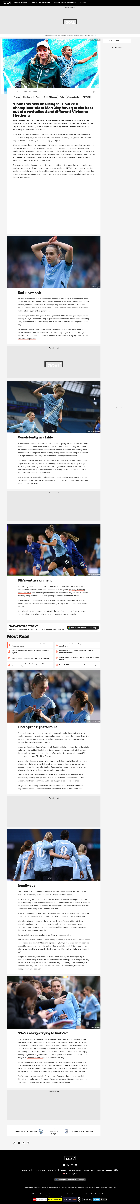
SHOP (63, 3)
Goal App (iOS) (89, 1170)
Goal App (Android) (75, 1170)
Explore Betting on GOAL (112, 41)
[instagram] (72, 1165)
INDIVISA (57, 3)
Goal (35, 1187)
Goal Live (100, 1170)
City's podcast (66, 611)
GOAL (33, 1193)
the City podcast (38, 463)
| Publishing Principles (90, 35)
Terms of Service (39, 1170)
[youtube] (76, 1165)
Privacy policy (52, 1170)
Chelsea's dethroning (36, 1057)
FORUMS (34, 3)
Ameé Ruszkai (17, 92)
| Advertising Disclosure (78, 35)
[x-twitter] (68, 1165)
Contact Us (26, 1170)
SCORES (17, 3)
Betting (109, 1170)
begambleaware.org (92, 1196)
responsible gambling (46, 1193)
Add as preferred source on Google (84, 628)
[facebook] (64, 1165)
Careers (63, 1170)
